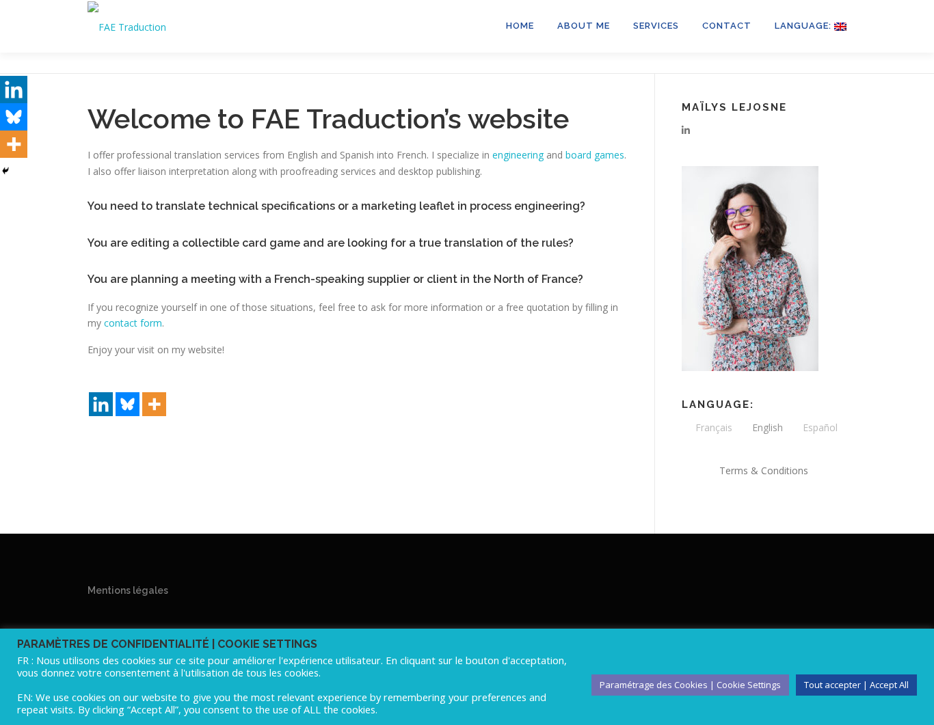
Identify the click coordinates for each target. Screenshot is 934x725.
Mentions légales (128, 590)
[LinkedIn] (686, 130)
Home (520, 25)
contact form (133, 322)
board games (594, 154)
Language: (804, 25)
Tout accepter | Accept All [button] (856, 685)
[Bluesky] (127, 393)
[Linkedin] (101, 393)
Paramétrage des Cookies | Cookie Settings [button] (690, 685)
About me (583, 25)
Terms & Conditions (763, 470)
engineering (518, 154)
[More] (154, 393)
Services (656, 25)
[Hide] (5, 170)
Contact (726, 25)
